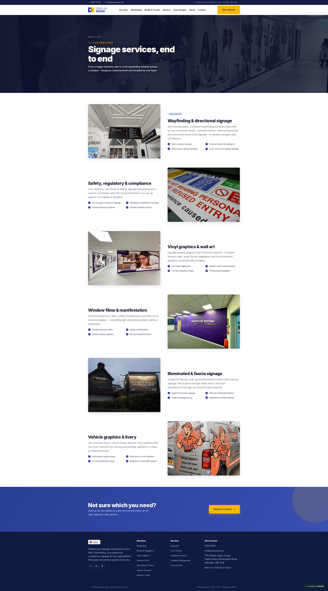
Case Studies (179, 10)
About (192, 10)
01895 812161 (96, 2)
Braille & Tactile (152, 10)
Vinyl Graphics (143, 555)
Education (175, 546)
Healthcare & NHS (178, 555)
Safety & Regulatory (145, 551)
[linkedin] (96, 566)
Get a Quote (228, 9)
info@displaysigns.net (115, 2)
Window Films (143, 560)
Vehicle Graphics (144, 570)
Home (90, 37)
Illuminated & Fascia (145, 565)
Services (123, 10)
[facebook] (90, 566)
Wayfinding (136, 10)
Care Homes (176, 551)
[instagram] (102, 566)
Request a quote (223, 509)
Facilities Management (180, 560)
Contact (202, 10)
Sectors (166, 10)
